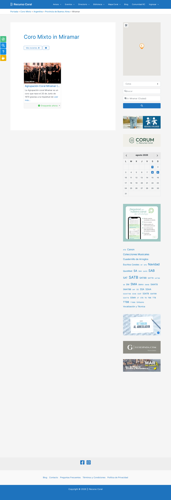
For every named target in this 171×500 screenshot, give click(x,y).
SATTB (150, 278)
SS (137, 289)
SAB (151, 271)
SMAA (141, 284)
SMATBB (127, 289)
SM (127, 284)
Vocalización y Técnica (134, 306)
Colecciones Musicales (136, 254)
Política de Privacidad (117, 477)
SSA (142, 289)
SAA (140, 271)
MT (142, 265)
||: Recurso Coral (21, 4)
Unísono (140, 302)
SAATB (145, 271)
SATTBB (157, 278)
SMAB (147, 285)
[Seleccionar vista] (46, 48)
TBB (149, 298)
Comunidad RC (138, 4)
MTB (145, 265)
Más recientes (32, 48)
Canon (130, 249)
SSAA (148, 289)
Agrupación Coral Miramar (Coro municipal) (51, 86)
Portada (14, 11)
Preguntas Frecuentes (70, 477)
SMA (134, 284)
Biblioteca (97, 4)
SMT (133, 289)
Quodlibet (127, 271)
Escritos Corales (131, 264)
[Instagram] (88, 462)
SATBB (143, 278)
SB (124, 285)
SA (135, 270)
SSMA (133, 297)
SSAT (139, 294)
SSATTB (126, 298)
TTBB (126, 302)
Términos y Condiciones (94, 477)
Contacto (53, 477)
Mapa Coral (113, 4)
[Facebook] (82, 462)
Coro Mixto (25, 11)
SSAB (134, 294)
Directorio (82, 4)
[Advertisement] (142, 414)
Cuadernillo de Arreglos (135, 259)
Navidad (154, 264)
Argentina (38, 11)
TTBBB (132, 302)
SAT (125, 277)
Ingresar (152, 4)
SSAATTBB (127, 294)
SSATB (146, 293)
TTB (154, 298)
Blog (126, 4)
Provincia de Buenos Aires (57, 11)
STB (141, 298)
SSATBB (153, 294)
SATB (133, 277)
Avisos (56, 4)
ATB (124, 250)
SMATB (154, 284)
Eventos (68, 4)
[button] (60, 4)
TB (146, 298)
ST (138, 298)
